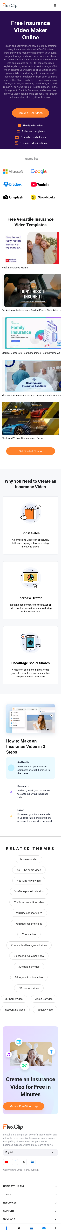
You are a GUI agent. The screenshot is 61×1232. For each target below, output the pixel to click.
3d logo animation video (29, 977)
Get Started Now (29, 451)
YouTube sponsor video (28, 913)
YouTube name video (29, 870)
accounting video (15, 1009)
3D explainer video (29, 966)
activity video (45, 1009)
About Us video (44, 999)
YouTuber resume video (28, 923)
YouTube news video (29, 880)
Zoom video (29, 934)
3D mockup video (29, 988)
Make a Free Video (31, 113)
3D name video (14, 999)
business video (28, 859)
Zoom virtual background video (29, 945)
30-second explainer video (29, 956)
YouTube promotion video (29, 902)
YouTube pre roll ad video (28, 891)
